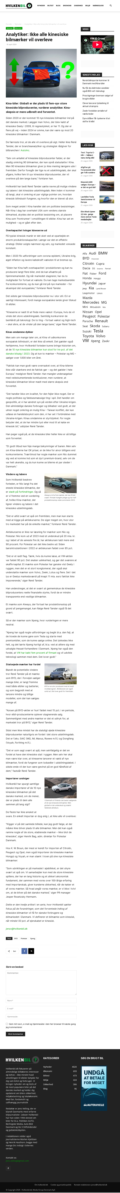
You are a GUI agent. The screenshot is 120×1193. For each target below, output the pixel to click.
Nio (104, 307)
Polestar (24, 938)
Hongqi (97, 278)
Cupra (100, 263)
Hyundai (90, 282)
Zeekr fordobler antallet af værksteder (95, 112)
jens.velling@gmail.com (17, 1161)
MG (104, 302)
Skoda (95, 325)
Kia (91, 287)
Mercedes (91, 302)
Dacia (86, 268)
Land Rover (101, 288)
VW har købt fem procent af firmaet (36, 652)
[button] (110, 5)
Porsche (88, 321)
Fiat (85, 273)
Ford (102, 273)
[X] (31, 951)
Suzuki (87, 331)
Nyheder (18, 24)
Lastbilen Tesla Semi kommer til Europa (88, 199)
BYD (16, 938)
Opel (98, 311)
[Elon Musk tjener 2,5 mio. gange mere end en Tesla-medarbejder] (107, 215)
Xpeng (32, 938)
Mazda (87, 297)
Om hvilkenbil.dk (41, 1185)
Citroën (88, 263)
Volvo (100, 335)
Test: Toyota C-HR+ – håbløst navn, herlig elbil (88, 155)
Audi (92, 253)
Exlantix (100, 269)
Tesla (98, 330)
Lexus (99, 293)
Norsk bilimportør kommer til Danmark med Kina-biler (96, 82)
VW (86, 340)
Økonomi (18, 28)
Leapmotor (89, 293)
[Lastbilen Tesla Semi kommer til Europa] (107, 199)
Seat (85, 326)
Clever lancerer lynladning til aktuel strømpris (96, 104)
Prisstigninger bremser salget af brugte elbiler (98, 97)
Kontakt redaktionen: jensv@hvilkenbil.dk (90, 1185)
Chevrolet (95, 259)
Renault (101, 320)
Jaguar (102, 283)
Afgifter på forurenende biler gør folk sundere (88, 170)
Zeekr (106, 341)
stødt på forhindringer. (21, 491)
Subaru (105, 326)
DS (93, 268)
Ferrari (108, 268)
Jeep (85, 288)
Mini (85, 306)
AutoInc (25, 150)
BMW (103, 253)
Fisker (93, 273)
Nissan (88, 311)
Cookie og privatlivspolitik (61, 1185)
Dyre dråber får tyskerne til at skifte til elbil (96, 120)
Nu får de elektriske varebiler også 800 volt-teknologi (96, 89)
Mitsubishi (95, 307)
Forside (9, 24)
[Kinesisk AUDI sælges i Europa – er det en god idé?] (107, 186)
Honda (87, 278)
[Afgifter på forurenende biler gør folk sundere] (107, 171)
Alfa (85, 253)
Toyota (88, 335)
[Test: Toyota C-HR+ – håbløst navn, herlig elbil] (107, 156)
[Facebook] (24, 951)
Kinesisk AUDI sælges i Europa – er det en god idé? (88, 184)
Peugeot (89, 316)
